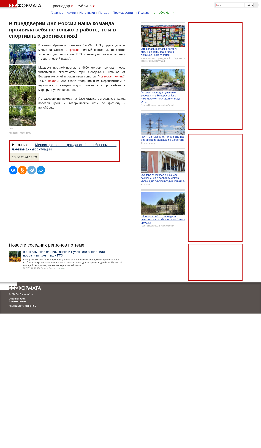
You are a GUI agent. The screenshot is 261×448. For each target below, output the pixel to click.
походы (53, 81)
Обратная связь (17, 299)
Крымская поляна (111, 76)
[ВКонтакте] (13, 170)
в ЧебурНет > (164, 12)
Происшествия (124, 12)
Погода (103, 12)
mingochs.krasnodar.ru (20, 133)
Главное (57, 12)
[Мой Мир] (41, 170)
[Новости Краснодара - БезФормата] (21, 4)
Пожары (144, 12)
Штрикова (72, 50)
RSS (34, 306)
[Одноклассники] (22, 170)
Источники (87, 12)
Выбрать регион (17, 301)
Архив (71, 12)
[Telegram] (31, 170)
